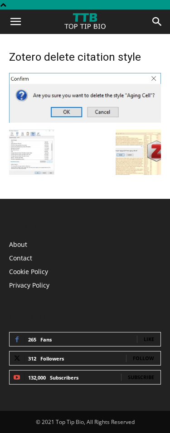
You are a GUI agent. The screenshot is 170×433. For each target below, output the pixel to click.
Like (149, 339)
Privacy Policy (29, 285)
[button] (15, 22)
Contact (20, 258)
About (18, 244)
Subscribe (141, 377)
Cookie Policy (28, 271)
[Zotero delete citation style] (85, 120)
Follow (143, 358)
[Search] (157, 22)
